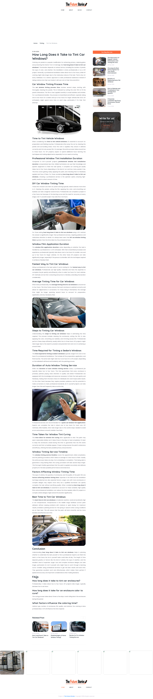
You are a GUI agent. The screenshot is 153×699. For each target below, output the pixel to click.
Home (62, 10)
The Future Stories (69, 696)
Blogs (80, 10)
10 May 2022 (54, 633)
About (71, 10)
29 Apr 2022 (72, 633)
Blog (79, 687)
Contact (89, 10)
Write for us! (106, 125)
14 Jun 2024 (35, 633)
